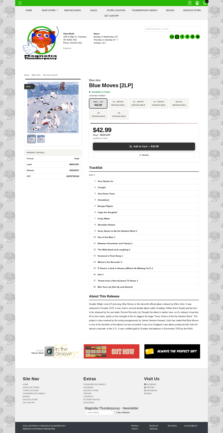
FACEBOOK (88, 387)
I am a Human (123, 412)
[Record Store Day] (177, 36)
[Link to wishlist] (190, 3)
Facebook (151, 384)
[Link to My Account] (197, 3)
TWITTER (87, 394)
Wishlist (145, 155)
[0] (205, 3)
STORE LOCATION (116, 10)
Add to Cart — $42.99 (146, 146)
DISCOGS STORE (192, 10)
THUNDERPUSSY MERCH (144, 10)
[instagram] (192, 36)
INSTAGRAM (88, 403)
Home (26, 75)
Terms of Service (153, 427)
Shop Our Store (31, 387)
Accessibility (191, 426)
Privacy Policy (135, 427)
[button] (49, 10)
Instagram (151, 390)
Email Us (67, 48)
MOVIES (170, 10)
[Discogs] (171, 36)
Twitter (150, 387)
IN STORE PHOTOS (91, 400)
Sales (93, 10)
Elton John (36, 75)
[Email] (197, 36)
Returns (172, 426)
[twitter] (187, 36)
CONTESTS (88, 397)
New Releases (72, 10)
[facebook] (182, 36)
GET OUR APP (111, 16)
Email (149, 394)
